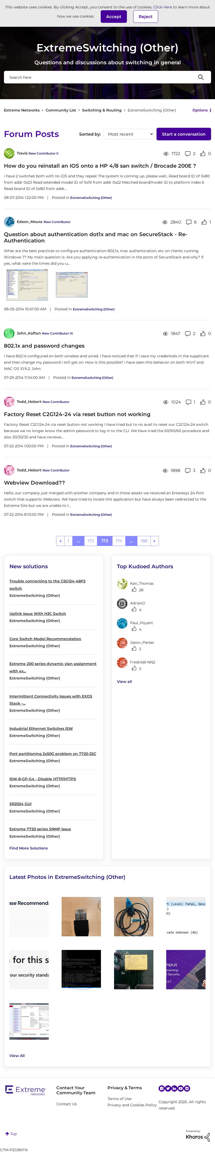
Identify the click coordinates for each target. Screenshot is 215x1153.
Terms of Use (119, 1098)
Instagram (187, 1088)
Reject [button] (146, 16)
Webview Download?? (34, 483)
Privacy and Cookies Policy (132, 1105)
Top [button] (13, 1133)
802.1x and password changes (44, 346)
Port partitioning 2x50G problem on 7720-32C (52, 753)
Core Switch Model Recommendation (45, 638)
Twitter (168, 1088)
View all (124, 681)
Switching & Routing (102, 110)
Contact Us (66, 1104)
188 (144, 540)
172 (91, 540)
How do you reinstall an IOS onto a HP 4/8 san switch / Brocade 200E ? (100, 166)
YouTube (181, 1088)
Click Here (162, 7)
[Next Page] (154, 541)
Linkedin (174, 1088)
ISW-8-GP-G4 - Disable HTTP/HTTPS (42, 779)
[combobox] (107, 77)
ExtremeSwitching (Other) (91, 198)
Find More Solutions (28, 848)
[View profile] (9, 153)
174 (119, 540)
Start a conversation (184, 134)
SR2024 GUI (20, 803)
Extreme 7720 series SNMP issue (40, 829)
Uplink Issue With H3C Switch (37, 613)
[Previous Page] (60, 541)
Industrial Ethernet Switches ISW (41, 728)
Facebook (162, 1088)
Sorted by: (90, 134)
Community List (61, 110)
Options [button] (200, 110)
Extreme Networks (22, 110)
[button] (114, 16)
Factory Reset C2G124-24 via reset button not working (77, 414)
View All (17, 1055)
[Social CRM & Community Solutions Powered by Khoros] (198, 1135)
